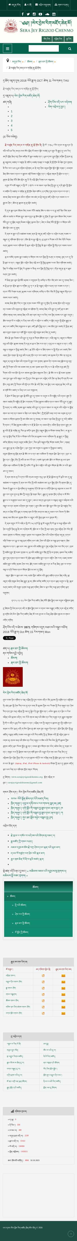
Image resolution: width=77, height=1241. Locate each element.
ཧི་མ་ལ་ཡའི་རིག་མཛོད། (52, 1081)
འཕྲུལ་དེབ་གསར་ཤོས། (14, 981)
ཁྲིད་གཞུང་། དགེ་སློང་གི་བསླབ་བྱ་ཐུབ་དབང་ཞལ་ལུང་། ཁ (37, 808)
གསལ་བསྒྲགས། (11, 994)
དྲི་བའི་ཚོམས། (20, 905)
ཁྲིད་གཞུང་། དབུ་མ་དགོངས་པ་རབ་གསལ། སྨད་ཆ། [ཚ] (36, 803)
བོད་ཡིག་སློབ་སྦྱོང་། (50, 1069)
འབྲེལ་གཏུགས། (44, 5)
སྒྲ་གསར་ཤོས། (11, 988)
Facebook (22, 14)
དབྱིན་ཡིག (58, 39)
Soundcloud (47, 14)
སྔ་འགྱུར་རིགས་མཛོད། (15, 1056)
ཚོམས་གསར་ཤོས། (12, 1000)
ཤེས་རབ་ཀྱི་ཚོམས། (22, 914)
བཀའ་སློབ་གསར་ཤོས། (14, 1013)
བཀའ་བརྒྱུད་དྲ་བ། (13, 1069)
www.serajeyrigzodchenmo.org (27, 777)
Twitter (28, 14)
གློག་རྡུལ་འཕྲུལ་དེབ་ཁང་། (52, 1075)
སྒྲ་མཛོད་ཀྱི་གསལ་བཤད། (22, 841)
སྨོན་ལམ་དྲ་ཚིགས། (50, 1087)
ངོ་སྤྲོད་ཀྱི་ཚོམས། (21, 932)
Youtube (40, 14)
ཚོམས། (14, 657)
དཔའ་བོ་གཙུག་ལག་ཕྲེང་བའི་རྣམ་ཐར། (28, 853)
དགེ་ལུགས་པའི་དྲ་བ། (14, 1075)
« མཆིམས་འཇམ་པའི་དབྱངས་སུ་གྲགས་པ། (46, 871)
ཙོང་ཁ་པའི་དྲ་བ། (49, 1050)
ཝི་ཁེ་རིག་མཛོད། (49, 1056)
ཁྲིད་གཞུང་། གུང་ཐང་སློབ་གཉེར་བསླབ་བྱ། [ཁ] (32, 817)
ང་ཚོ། (29, 5)
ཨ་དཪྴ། (45, 1044)
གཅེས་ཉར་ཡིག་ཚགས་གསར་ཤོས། (18, 1007)
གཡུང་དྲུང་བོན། (12, 1050)
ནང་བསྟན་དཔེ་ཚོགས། (51, 1062)
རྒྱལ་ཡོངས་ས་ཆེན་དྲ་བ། (15, 1062)
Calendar (54, 14)
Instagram (34, 14)
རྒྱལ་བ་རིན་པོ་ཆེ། (14, 1044)
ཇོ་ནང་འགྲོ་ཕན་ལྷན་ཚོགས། (17, 1081)
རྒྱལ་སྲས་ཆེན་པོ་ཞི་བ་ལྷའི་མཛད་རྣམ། (27, 859)
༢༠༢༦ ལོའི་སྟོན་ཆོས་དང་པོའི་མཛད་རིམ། (29, 798)
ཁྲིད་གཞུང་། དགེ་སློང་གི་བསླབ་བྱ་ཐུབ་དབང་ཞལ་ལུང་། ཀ (37, 812)
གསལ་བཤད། (63, 5)
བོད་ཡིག (47, 39)
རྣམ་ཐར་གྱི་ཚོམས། (19, 648)
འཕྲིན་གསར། (10, 975)
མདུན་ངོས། (16, 5)
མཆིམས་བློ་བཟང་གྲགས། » (15, 875)
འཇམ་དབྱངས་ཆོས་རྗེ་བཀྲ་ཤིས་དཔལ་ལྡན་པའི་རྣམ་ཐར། (35, 847)
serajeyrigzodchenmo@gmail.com (25, 783)
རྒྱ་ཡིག (68, 39)
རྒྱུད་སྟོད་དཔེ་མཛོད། (14, 1087)
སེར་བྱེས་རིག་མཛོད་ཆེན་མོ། (27, 95)
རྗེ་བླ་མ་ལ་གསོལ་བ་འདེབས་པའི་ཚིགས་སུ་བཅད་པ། (33, 836)
